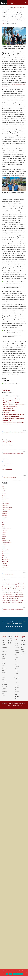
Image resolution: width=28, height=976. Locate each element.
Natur (7, 596)
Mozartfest (15, 594)
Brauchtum (4, 496)
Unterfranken (14, 602)
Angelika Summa (8, 583)
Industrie (14, 588)
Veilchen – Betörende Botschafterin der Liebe (13, 414)
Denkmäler (4, 587)
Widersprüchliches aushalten (10, 401)
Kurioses (21, 592)
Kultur (3, 524)
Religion (4, 546)
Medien (3, 534)
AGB (21, 705)
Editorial (4, 499)
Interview (4, 521)
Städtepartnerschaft (6, 600)
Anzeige (3, 490)
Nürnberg (11, 596)
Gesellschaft (4, 513)
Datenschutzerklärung (23, 652)
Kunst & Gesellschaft (6, 528)
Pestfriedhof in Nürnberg (9, 410)
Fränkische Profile (6, 509)
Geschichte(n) (5, 511)
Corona (21, 585)
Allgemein (4, 488)
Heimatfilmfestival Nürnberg (10, 406)
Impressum (9, 705)
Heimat (9, 588)
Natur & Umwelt (6, 540)
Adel (3, 486)
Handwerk (4, 517)
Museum (4, 536)
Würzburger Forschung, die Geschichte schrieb (14, 404)
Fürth (24, 587)
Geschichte (4, 588)
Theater (3, 552)
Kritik (3, 523)
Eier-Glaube (6, 412)
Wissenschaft (5, 561)
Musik (3, 538)
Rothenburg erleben (8, 408)
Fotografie (15, 587)
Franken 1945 (5, 505)
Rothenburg (15, 598)
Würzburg (20, 602)
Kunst (3, 526)
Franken (20, 587)
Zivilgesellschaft (5, 565)
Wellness (4, 555)
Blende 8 (4, 494)
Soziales (3, 548)
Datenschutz (16, 705)
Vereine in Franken (6, 553)
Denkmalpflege (5, 497)
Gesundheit (4, 515)
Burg (13, 585)
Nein (10, 974)
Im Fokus (4, 519)
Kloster (16, 590)
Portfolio (4, 544)
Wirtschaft (4, 557)
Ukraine (3, 602)
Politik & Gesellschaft (7, 542)
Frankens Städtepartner (7, 507)
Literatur (4, 532)
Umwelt (8, 602)
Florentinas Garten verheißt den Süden (12, 399)
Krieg (8, 592)
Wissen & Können (6, 559)
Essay (3, 501)
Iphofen (19, 588)
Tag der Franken (15, 600)
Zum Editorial (6, 390)
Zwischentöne (5, 567)
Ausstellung (16, 583)
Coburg (16, 585)
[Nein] (26, 972)
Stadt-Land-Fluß (5, 550)
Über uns (23, 640)
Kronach (12, 592)
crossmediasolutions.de (14, 707)
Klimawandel (11, 590)
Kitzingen (5, 590)
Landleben (4, 530)
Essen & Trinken (5, 503)
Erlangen (10, 587)
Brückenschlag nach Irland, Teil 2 (11, 402)
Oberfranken (5, 598)
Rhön (10, 598)
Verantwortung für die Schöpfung (11, 416)
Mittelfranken (9, 594)
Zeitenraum (4, 563)
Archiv (3, 492)
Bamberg (22, 583)
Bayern (3, 585)
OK (6, 974)
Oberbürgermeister (19, 596)
